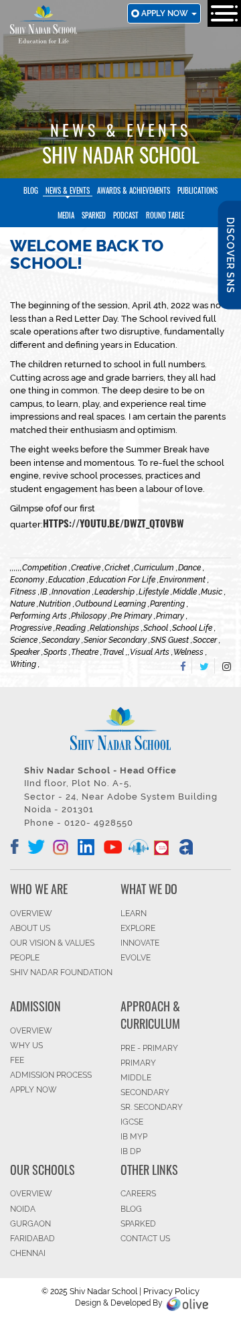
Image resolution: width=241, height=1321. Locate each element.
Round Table (165, 215)
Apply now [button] (165, 13)
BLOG (131, 1209)
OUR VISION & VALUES (52, 943)
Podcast (126, 215)
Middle (135, 1077)
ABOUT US (30, 928)
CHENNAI (28, 1253)
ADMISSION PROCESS (51, 1075)
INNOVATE (139, 943)
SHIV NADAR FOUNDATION (61, 972)
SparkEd (94, 215)
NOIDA (22, 1209)
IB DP (130, 1151)
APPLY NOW (33, 1089)
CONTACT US (145, 1238)
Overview (31, 1193)
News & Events (68, 190)
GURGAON (30, 1224)
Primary (138, 1063)
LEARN (133, 913)
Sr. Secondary (151, 1107)
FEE (17, 1060)
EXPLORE (137, 928)
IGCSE (131, 1122)
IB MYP (133, 1136)
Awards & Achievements (133, 190)
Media (66, 215)
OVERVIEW (31, 913)
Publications (197, 190)
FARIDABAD (32, 1238)
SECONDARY (144, 1092)
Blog (30, 190)
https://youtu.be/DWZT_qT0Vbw (113, 522)
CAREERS (138, 1193)
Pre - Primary (149, 1048)
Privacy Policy (171, 1291)
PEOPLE (24, 957)
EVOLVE (135, 957)
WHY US (26, 1045)
